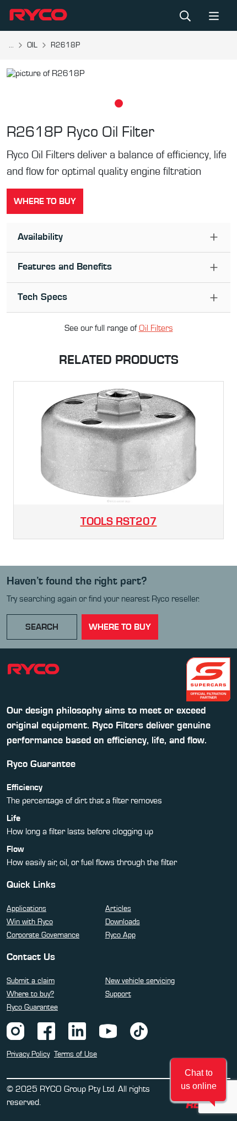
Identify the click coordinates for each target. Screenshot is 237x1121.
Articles (118, 909)
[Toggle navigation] (214, 15)
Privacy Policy (28, 1054)
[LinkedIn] (77, 1030)
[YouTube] (108, 1030)
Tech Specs (42, 297)
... (11, 45)
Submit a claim (31, 981)
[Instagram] (15, 1030)
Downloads (122, 922)
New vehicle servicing (140, 981)
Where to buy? (30, 994)
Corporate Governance (43, 935)
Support (118, 994)
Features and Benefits (65, 267)
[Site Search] (185, 15)
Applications (26, 909)
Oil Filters (156, 328)
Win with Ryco (30, 922)
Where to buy (45, 201)
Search (41, 627)
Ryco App (120, 935)
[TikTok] (139, 1030)
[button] (198, 1079)
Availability (40, 237)
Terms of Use (75, 1054)
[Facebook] (46, 1030)
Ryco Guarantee (32, 1007)
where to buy (120, 627)
